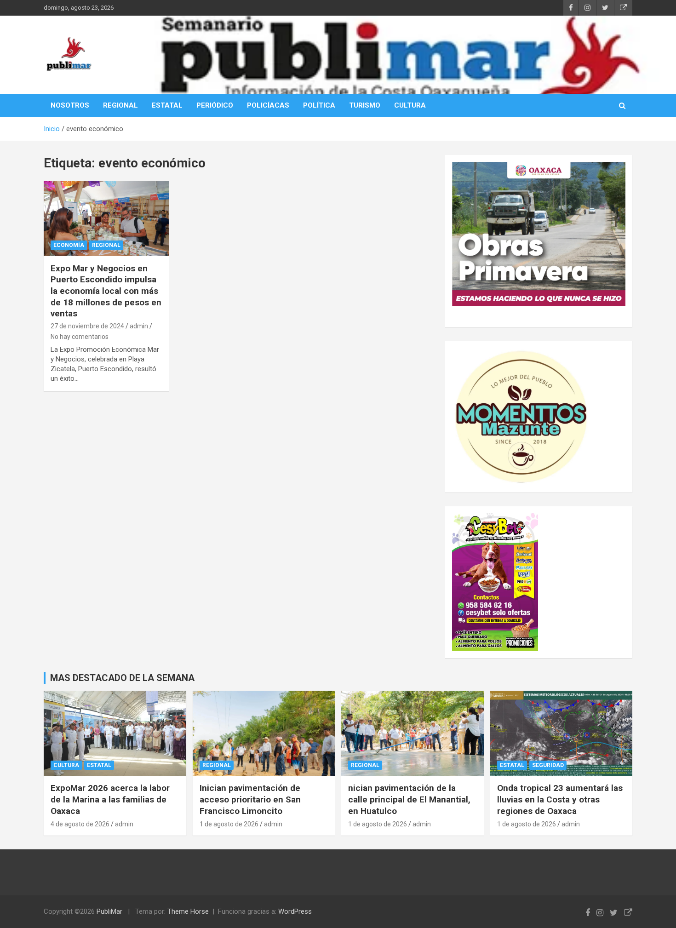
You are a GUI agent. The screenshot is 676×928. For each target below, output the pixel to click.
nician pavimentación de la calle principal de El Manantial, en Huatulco (409, 799)
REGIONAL (120, 105)
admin (139, 326)
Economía (68, 245)
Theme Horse (188, 911)
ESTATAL (167, 105)
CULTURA (410, 105)
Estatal (99, 765)
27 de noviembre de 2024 (87, 326)
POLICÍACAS (268, 105)
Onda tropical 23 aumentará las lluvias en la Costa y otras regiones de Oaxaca (560, 799)
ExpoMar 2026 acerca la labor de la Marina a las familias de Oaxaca (110, 799)
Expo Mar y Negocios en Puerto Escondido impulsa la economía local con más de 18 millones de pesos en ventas (106, 291)
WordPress (295, 911)
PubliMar (109, 911)
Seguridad (548, 765)
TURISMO (364, 105)
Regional (106, 245)
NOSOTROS (70, 105)
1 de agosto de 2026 (229, 824)
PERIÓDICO (214, 105)
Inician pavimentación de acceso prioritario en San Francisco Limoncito (250, 799)
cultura (66, 765)
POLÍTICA (319, 105)
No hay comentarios (80, 336)
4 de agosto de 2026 (80, 824)
